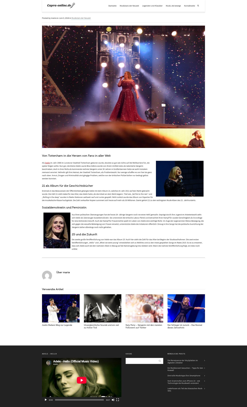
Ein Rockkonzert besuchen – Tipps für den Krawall (185, 369)
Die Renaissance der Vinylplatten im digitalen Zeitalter (183, 361)
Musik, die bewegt (173, 6)
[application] (81, 380)
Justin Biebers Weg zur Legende (57, 325)
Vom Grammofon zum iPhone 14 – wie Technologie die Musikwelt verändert (184, 382)
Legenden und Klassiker (152, 6)
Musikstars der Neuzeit (129, 6)
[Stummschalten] (113, 399)
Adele (47, 163)
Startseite (112, 6)
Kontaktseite (189, 6)
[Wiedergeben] (45, 399)
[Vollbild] (117, 399)
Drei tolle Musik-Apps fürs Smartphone (184, 375)
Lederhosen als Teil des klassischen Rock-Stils (185, 389)
